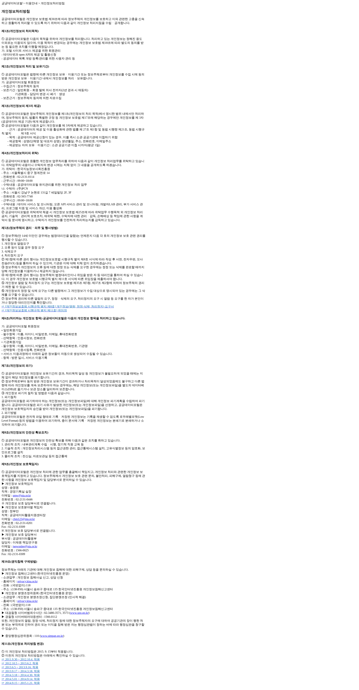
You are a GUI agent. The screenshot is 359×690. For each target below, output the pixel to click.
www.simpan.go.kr (52, 635)
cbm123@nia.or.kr (24, 519)
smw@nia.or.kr (22, 495)
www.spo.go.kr (79, 612)
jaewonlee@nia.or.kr (25, 546)
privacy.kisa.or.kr (27, 581)
